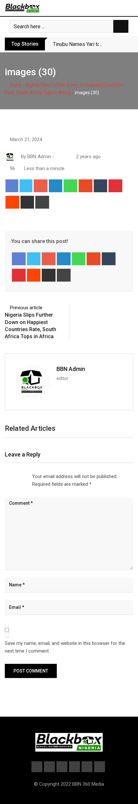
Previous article (26, 308)
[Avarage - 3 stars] (15, 476)
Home (15, 84)
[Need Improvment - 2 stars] (10, 476)
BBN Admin (70, 369)
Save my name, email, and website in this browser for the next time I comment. (65, 647)
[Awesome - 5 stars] (25, 476)
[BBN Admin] (58, 156)
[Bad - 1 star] (5, 476)
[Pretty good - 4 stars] (20, 476)
